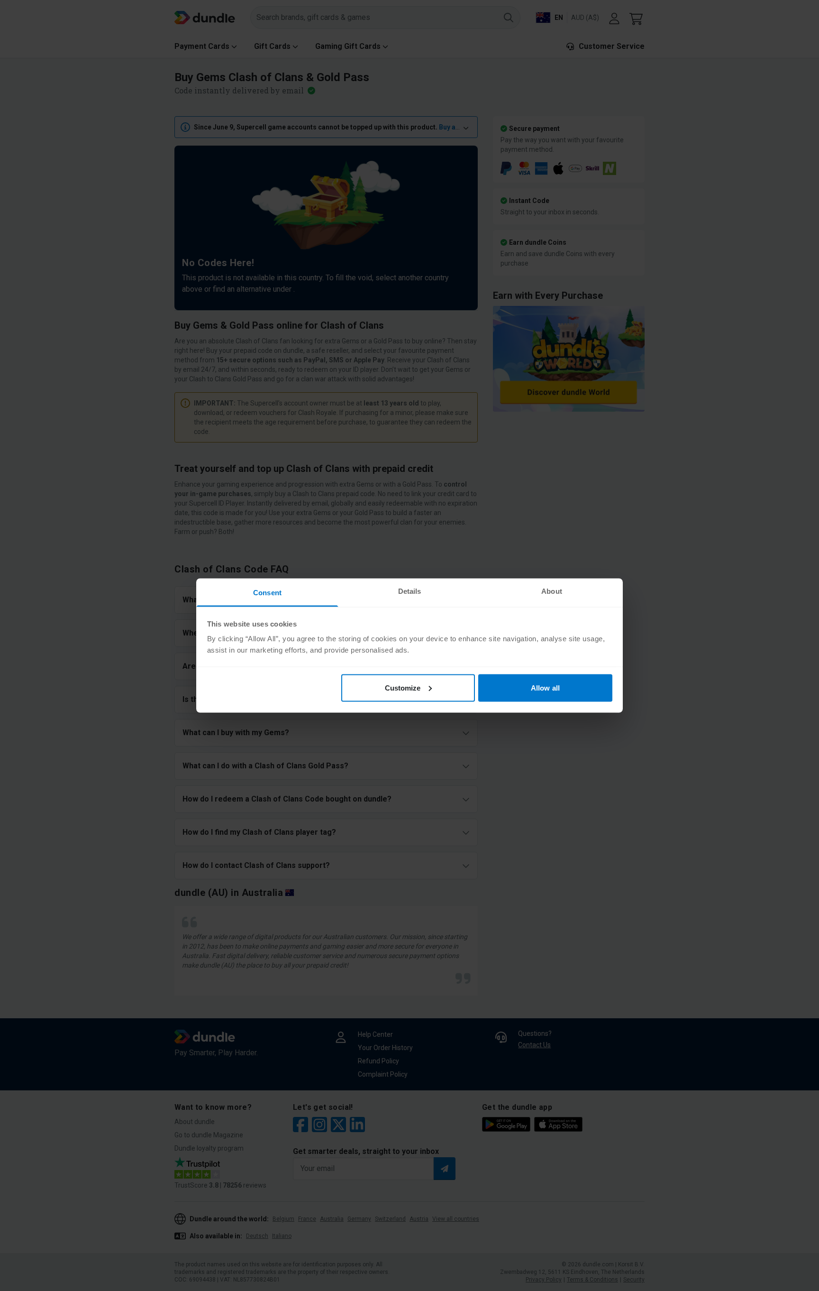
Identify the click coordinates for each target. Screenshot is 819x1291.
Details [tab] (409, 591)
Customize (403, 687)
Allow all (545, 687)
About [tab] (551, 591)
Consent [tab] (267, 593)
